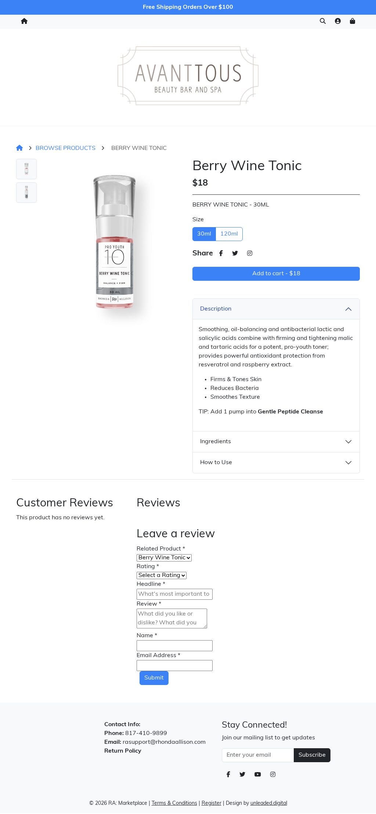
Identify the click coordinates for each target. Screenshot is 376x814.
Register (211, 803)
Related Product (161, 549)
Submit (154, 678)
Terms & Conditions (174, 803)
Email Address (158, 656)
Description (215, 309)
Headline (151, 584)
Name (147, 636)
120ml (229, 234)
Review (149, 604)
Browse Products (65, 148)
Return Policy (122, 751)
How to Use (216, 463)
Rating (148, 567)
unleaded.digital (268, 803)
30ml (204, 234)
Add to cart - (276, 274)
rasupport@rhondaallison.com (164, 742)
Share (202, 253)
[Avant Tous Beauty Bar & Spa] (188, 75)
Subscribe (312, 755)
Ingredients (215, 442)
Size (198, 220)
